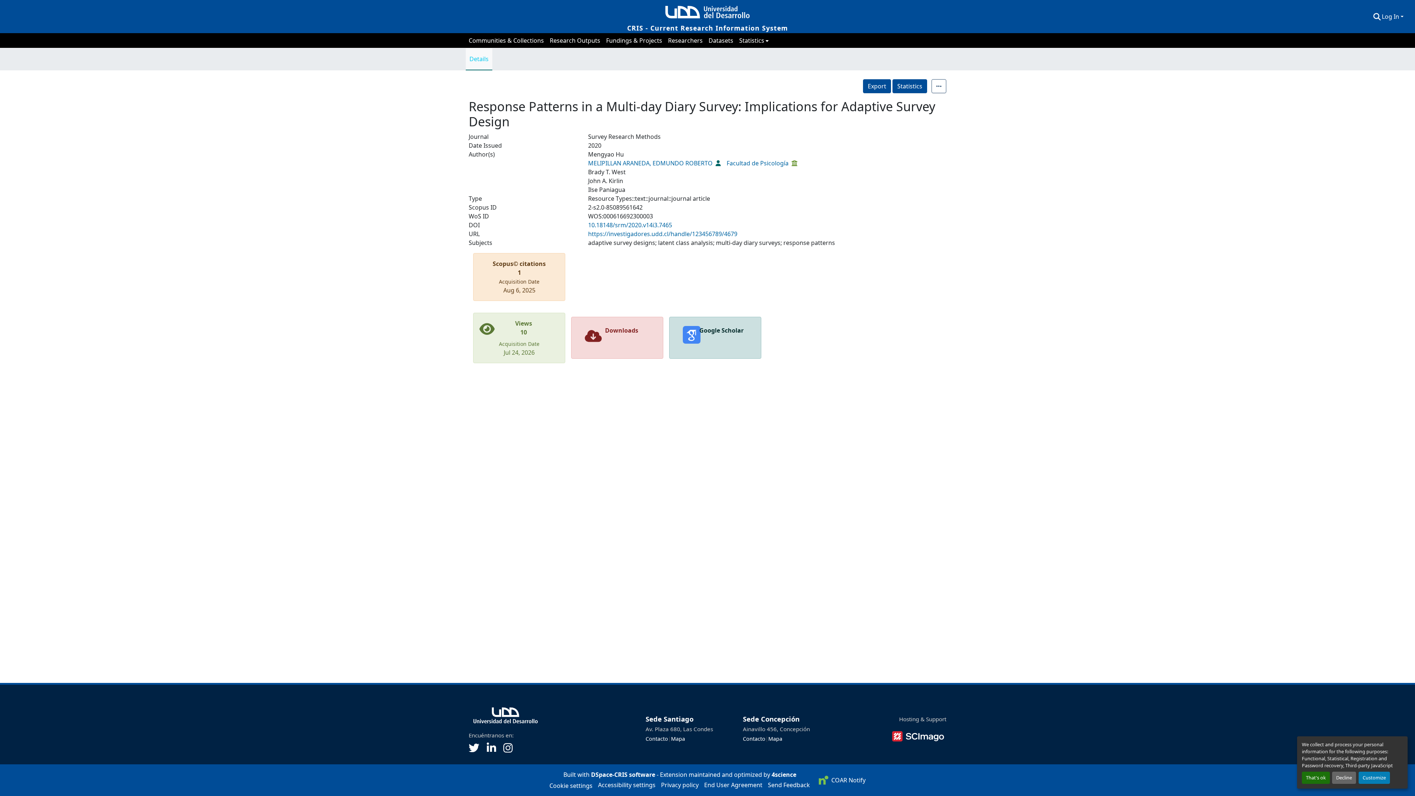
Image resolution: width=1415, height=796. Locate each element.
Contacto (657, 738)
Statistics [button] (751, 40)
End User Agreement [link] (733, 785)
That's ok (1316, 777)
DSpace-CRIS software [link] (623, 775)
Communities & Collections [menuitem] (506, 40)
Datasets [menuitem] (721, 40)
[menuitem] (754, 40)
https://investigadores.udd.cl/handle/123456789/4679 (662, 234)
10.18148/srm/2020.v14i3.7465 (630, 225)
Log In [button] (1391, 17)
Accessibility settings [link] (627, 785)
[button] (1376, 16)
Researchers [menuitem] (685, 40)
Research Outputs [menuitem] (575, 40)
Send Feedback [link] (789, 785)
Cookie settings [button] (571, 786)
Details (479, 59)
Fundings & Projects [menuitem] (634, 40)
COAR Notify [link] (848, 780)
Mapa (678, 738)
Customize (1374, 777)
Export (877, 86)
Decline (1344, 777)
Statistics (909, 86)
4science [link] (784, 775)
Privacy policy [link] (680, 785)
